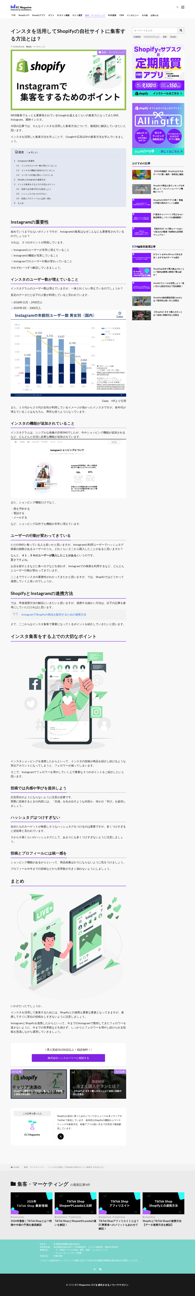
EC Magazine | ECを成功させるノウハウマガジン (101, 1284)
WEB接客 (112, 15)
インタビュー (133, 15)
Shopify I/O (23, 15)
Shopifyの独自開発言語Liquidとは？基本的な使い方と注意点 (167, 299)
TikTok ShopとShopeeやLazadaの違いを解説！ (75, 1222)
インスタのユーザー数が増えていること (36, 165)
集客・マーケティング (95, 15)
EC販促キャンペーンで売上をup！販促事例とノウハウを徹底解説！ (168, 216)
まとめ (19, 203)
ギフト (51, 15)
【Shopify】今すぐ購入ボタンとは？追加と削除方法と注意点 (167, 313)
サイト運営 (77, 15)
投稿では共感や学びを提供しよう (33, 189)
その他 (145, 15)
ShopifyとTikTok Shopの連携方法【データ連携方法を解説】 (162, 1222)
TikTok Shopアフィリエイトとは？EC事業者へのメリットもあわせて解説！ (119, 1224)
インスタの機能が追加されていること (35, 170)
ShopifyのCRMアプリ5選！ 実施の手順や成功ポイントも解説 (168, 201)
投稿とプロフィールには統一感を (33, 198)
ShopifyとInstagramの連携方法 (30, 179)
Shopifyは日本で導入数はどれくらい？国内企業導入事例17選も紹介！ (168, 272)
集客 (165, 37)
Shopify (173, 37)
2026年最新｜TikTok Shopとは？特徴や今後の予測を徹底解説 (31, 1222)
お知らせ (154, 15)
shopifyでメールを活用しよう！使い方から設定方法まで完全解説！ (168, 284)
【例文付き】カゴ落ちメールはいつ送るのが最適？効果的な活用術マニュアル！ (168, 231)
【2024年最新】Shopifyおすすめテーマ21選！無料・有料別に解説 (168, 172)
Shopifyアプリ (38, 15)
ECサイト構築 (63, 15)
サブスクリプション (151, 37)
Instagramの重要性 (24, 161)
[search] (181, 30)
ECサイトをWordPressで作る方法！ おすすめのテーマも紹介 (168, 256)
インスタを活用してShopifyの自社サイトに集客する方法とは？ (76, 1167)
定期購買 (137, 37)
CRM (121, 15)
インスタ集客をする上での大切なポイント (34, 184)
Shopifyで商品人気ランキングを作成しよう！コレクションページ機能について (168, 188)
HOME (16, 1167)
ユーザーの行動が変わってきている (34, 175)
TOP (13, 15)
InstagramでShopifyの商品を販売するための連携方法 (53, 614)
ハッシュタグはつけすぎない (31, 194)
